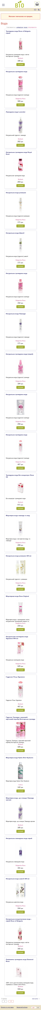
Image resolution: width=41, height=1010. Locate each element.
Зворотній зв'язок (22, 1007)
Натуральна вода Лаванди (16, 314)
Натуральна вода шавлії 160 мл (17, 879)
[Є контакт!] (35, 9)
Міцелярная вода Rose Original (17, 596)
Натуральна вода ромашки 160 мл (18, 556)
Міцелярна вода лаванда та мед (18, 515)
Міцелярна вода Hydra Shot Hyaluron (19, 757)
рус (33, 1007)
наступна (36, 998)
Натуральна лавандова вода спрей (19, 838)
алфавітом (19, 27)
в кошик (20, 64)
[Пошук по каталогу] (38, 10)
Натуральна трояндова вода (16, 71)
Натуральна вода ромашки (16, 192)
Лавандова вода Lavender (15, 112)
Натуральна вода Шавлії (15, 233)
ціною (25, 27)
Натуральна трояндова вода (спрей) (19, 354)
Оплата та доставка (7, 1007)
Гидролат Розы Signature (15, 677)
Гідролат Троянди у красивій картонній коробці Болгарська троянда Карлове (20, 719)
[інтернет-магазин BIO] (19, 7)
